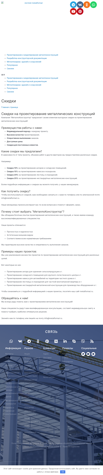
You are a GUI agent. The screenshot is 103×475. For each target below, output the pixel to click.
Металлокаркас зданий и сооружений (24, 62)
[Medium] (56, 341)
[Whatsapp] (93, 4)
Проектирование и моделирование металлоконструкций (32, 55)
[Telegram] (73, 4)
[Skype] (74, 341)
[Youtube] (73, 11)
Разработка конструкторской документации (27, 58)
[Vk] (80, 4)
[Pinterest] (80, 11)
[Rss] (92, 341)
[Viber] (83, 341)
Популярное (12, 65)
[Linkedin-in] (65, 341)
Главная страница (9, 107)
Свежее (10, 68)
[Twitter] (83, 354)
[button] (51, 74)
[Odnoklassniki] (86, 4)
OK (63, 472)
